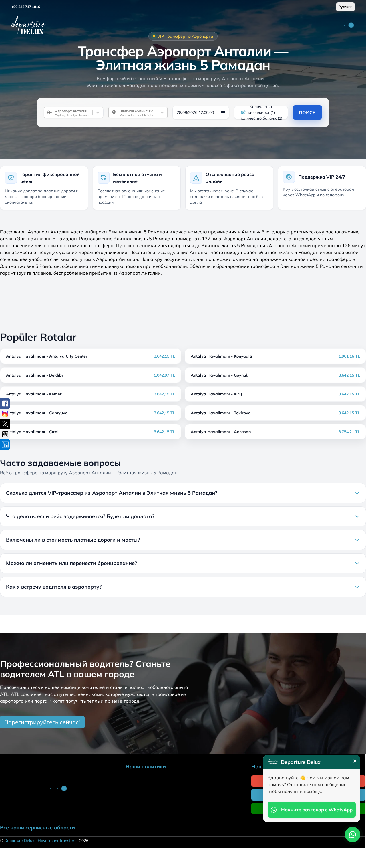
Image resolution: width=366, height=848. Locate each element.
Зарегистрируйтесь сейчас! (42, 722)
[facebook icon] (5, 403)
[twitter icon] (5, 424)
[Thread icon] (5, 434)
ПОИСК (307, 112)
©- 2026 (44, 840)
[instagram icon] (5, 414)
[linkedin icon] (5, 445)
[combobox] (52, 112)
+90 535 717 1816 (25, 7)
